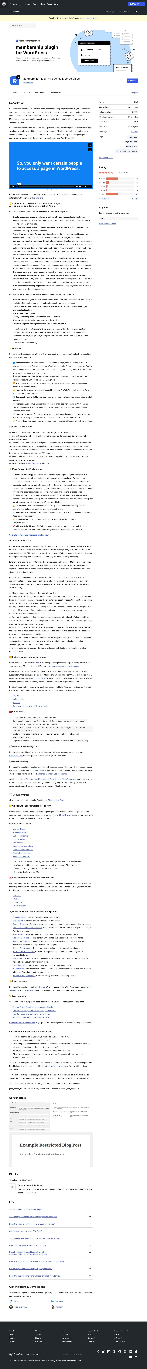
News (11, 1334)
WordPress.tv (68, 1342)
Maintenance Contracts (23, 849)
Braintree (16, 702)
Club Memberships (20, 836)
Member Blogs (19, 829)
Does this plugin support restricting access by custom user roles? (36, 1261)
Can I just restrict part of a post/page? (25, 1209)
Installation (39, 93)
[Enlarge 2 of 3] (90, 1105)
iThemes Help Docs (56, 800)
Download (132, 81)
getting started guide (59, 1066)
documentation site (38, 770)
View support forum (107, 223)
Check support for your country (65, 666)
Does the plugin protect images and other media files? (32, 1224)
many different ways (62, 815)
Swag (91, 1342)
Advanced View (106, 157)
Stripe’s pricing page (37, 678)
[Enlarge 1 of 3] (47, 1105)
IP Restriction (18, 969)
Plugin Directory (15, 11)
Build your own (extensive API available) (30, 706)
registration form (131, 142)
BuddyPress (119, 1342)
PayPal (16, 696)
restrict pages (121, 151)
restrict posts (132, 151)
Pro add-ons (37, 198)
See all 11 (134, 132)
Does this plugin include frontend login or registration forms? (34, 1276)
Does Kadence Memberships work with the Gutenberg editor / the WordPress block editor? (29, 1253)
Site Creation (18, 934)
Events (90, 1334)
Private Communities (21, 853)
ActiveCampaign (19, 906)
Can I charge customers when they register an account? (33, 1217)
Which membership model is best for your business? (34, 1010)
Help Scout (17, 958)
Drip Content (18, 920)
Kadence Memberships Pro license (52, 774)
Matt (116, 1334)
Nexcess (29, 82)
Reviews (26, 93)
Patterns (38, 1342)
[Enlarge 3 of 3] (90, 1135)
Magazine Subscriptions (23, 846)
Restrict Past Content (22, 948)
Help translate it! (92, 18)
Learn (64, 1331)
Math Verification (20, 965)
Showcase (39, 1331)
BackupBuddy (30, 990)
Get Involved (93, 1331)
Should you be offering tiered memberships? (31, 1017)
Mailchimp (17, 895)
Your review (104, 199)
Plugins (38, 1338)
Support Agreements (21, 856)
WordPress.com (121, 1331)
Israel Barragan (20, 1307)
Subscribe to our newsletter (22, 1022)
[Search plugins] (33, 25)
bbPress (118, 1338)
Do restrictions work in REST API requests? (27, 1245)
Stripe (36, 663)
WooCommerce (34, 463)
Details (14, 93)
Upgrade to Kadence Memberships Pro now (29, 535)
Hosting (12, 1338)
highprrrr (59, 1307)
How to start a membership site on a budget (31, 1014)
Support (134, 93)
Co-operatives (19, 839)
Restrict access (131, 146)
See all (135, 199)
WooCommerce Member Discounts (27, 927)
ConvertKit (17, 902)
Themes (38, 1334)
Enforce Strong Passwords (24, 975)
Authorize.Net (18, 699)
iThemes (41, 987)
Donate (91, 1338)
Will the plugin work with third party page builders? (30, 1269)
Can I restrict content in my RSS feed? (25, 1231)
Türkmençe (35, 1354)
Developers (66, 1338)
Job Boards (18, 843)
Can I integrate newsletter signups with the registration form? (35, 1238)
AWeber (16, 899)
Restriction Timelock (21, 938)
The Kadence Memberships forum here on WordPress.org (50, 779)
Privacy (12, 1342)
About (11, 1331)
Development (55, 93)
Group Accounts (19, 832)
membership (132, 137)
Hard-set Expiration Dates (24, 951)
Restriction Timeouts (21, 941)
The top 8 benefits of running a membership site (33, 1007)
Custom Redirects (20, 924)
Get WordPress (136, 4)
